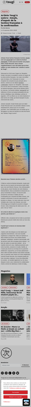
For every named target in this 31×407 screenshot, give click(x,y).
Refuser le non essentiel (15, 397)
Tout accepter (15, 392)
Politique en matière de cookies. (17, 388)
